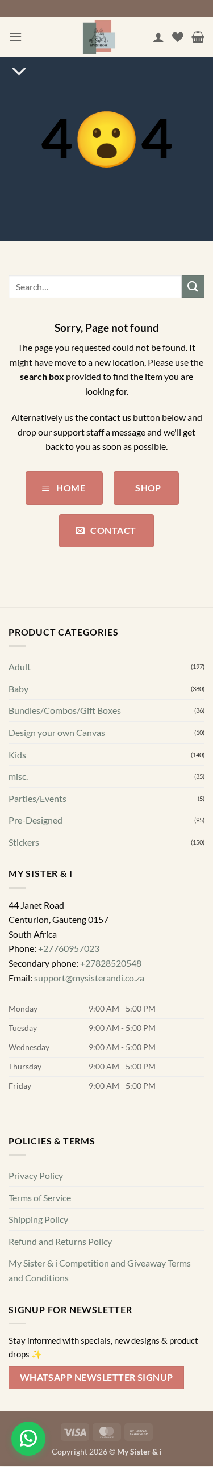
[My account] (158, 36)
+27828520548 (110, 963)
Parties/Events (37, 798)
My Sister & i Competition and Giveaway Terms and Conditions (100, 1271)
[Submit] (193, 286)
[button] (15, 37)
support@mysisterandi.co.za (89, 977)
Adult (20, 666)
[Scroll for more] (19, 71)
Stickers (24, 842)
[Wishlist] (177, 36)
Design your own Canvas (57, 732)
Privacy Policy (36, 1175)
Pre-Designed (35, 820)
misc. (18, 776)
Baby (18, 688)
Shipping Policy (38, 1219)
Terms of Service (40, 1197)
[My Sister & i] (98, 37)
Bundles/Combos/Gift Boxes (65, 710)
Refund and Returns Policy (60, 1241)
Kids (17, 754)
